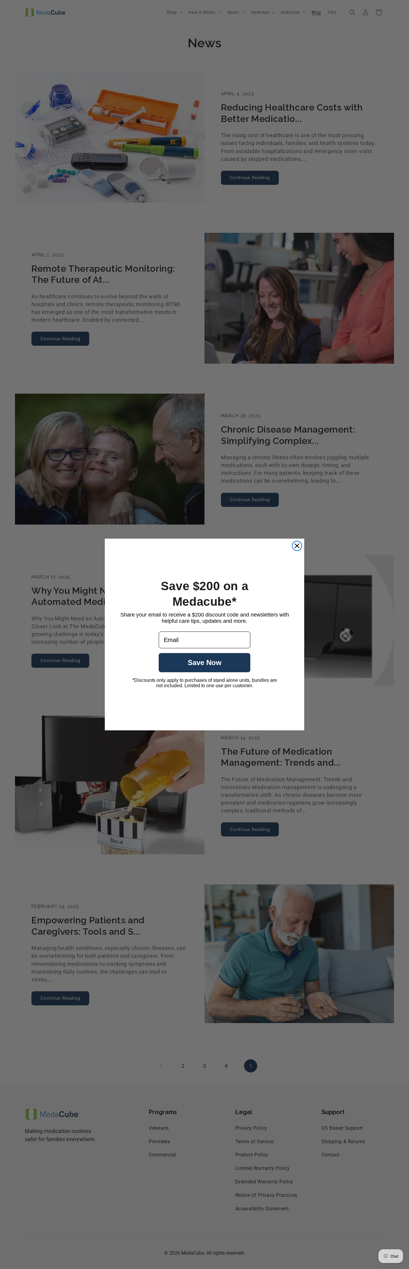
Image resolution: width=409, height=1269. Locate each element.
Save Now (205, 662)
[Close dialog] (297, 546)
